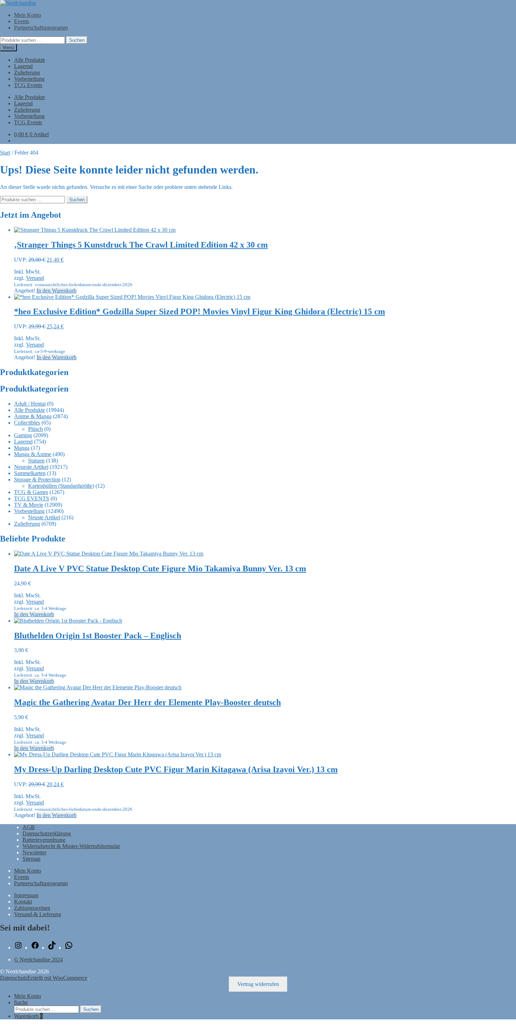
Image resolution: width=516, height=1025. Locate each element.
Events (21, 21)
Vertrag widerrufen (258, 984)
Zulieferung (27, 72)
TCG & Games (31, 492)
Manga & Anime (32, 454)
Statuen (36, 461)
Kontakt (23, 902)
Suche (21, 1002)
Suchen (77, 40)
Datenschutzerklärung (46, 833)
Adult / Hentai (30, 404)
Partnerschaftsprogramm (41, 28)
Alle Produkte (29, 60)
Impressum (26, 895)
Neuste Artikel (44, 517)
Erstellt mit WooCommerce (57, 978)
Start (5, 153)
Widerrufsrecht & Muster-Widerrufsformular (71, 846)
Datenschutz (13, 978)
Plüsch (35, 429)
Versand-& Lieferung (37, 914)
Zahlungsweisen (32, 908)
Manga (21, 448)
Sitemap (31, 859)
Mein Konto (27, 15)
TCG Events (28, 85)
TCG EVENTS (31, 498)
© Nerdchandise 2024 (38, 959)
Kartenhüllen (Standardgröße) (61, 486)
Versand (35, 278)
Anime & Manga (33, 416)
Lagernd (23, 66)
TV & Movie (28, 505)
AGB (28, 827)
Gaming (23, 435)
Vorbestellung (29, 79)
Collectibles (27, 423)
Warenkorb (28, 1016)
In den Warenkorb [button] (57, 291)
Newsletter (34, 852)
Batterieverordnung (43, 840)
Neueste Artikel (31, 467)
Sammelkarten (30, 473)
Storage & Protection (37, 479)
